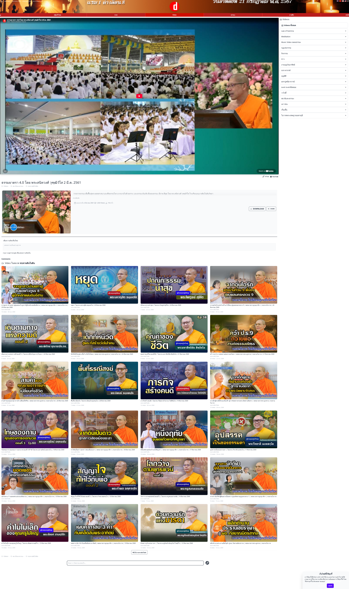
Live (116, 15)
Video (174, 15)
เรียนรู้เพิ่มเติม (322, 586)
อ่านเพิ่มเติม (76, 198)
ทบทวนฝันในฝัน (33, 186)
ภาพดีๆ (291, 15)
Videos (6, 186)
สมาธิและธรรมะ (18, 186)
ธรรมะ (233, 15)
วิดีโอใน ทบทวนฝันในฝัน (139, 552)
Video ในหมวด (19, 263)
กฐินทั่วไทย (57, 15)
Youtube (275, 177)
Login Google (11, 253)
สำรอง (267, 176)
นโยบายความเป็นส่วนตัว (333, 581)
